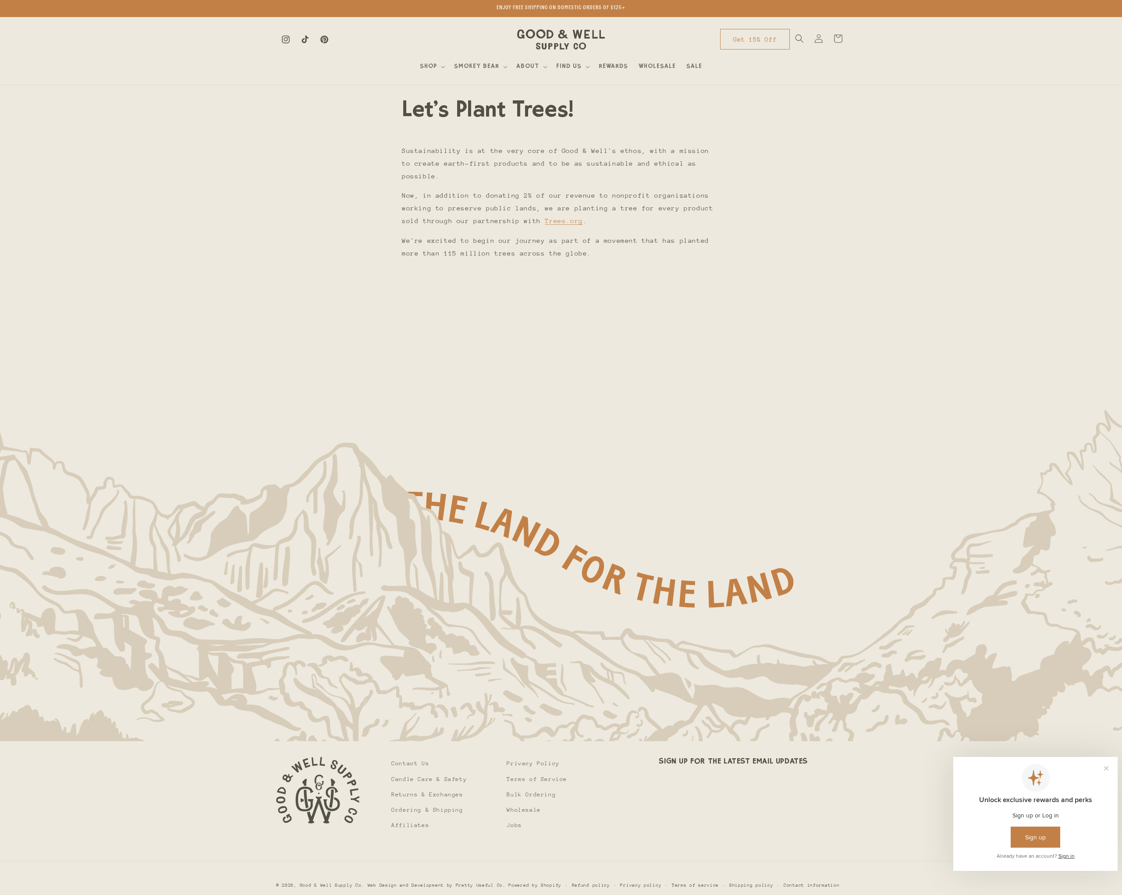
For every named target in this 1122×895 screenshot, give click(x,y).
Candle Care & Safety (429, 778)
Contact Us (410, 763)
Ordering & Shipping (427, 809)
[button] (432, 66)
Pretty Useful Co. (481, 885)
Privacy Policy (533, 763)
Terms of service (695, 885)
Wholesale (523, 809)
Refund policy (591, 885)
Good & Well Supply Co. (332, 885)
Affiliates (410, 824)
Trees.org (563, 220)
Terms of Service (537, 778)
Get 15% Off (755, 39)
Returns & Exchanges (427, 794)
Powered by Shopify (534, 885)
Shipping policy (751, 885)
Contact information (811, 885)
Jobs (514, 824)
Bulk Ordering (531, 794)
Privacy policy (640, 885)
